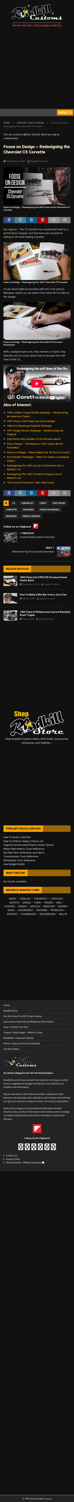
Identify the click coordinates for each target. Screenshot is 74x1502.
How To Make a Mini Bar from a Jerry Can (43, 594)
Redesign (11, 516)
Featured (28, 509)
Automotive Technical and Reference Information (28, 1021)
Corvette (11, 509)
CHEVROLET (40, 898)
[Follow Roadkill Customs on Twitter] (46, 1148)
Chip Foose (58, 503)
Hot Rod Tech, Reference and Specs (23, 852)
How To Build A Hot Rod (15, 1026)
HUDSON (9, 906)
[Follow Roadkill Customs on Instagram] (27, 1148)
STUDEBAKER (28, 914)
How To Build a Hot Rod (16, 837)
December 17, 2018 (31, 584)
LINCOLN (35, 906)
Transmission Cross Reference (20, 856)
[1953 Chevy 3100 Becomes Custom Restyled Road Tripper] (10, 615)
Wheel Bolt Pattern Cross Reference (23, 848)
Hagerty (12, 229)
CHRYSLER (56, 898)
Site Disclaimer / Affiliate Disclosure (24, 1162)
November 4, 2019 (16, 161)
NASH (11, 910)
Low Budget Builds (14, 864)
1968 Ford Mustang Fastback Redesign (29, 425)
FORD (37, 902)
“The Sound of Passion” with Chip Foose (30, 482)
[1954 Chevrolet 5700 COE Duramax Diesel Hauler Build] (10, 581)
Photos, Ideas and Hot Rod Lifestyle (21, 1043)
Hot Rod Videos (11, 1048)
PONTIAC (12, 914)
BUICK (12, 898)
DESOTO (14, 902)
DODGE (27, 902)
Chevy (43, 503)
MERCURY (49, 906)
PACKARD (41, 910)
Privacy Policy (13, 1159)
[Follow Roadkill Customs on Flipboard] (37, 1130)
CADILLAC (24, 898)
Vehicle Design (31, 516)
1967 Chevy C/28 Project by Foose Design (31, 421)
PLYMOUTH (57, 910)
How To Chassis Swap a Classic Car (23, 841)
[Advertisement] (37, 68)
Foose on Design (49, 509)
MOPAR (62, 906)
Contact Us (11, 1155)
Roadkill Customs (39, 161)
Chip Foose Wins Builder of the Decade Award (33, 439)
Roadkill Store (10, 1010)
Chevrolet (27, 503)
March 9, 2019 (29, 598)
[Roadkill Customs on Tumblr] (40, 1148)
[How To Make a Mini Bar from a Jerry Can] (10, 598)
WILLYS (63, 914)
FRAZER (48, 902)
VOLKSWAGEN (47, 914)
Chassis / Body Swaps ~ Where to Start (23, 1032)
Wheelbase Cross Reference (19, 860)
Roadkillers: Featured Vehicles (18, 1037)
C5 (13, 503)
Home (6, 1005)
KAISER (22, 906)
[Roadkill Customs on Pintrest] (33, 1148)
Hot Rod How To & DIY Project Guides (22, 1016)
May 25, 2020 (28, 619)
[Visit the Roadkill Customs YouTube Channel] (53, 1148)
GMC (59, 902)
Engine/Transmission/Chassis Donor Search (28, 844)
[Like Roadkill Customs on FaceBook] (20, 1148)
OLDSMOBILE (25, 910)
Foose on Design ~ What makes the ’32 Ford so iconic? (38, 452)
